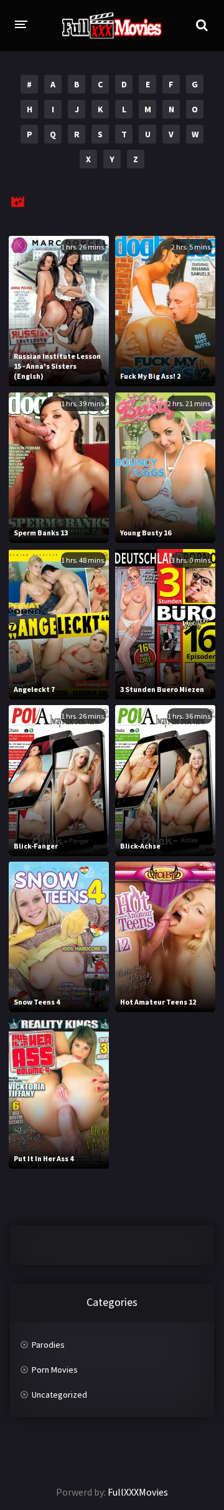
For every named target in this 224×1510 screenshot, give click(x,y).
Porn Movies (55, 1369)
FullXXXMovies (138, 1492)
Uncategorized (59, 1394)
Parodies (48, 1344)
